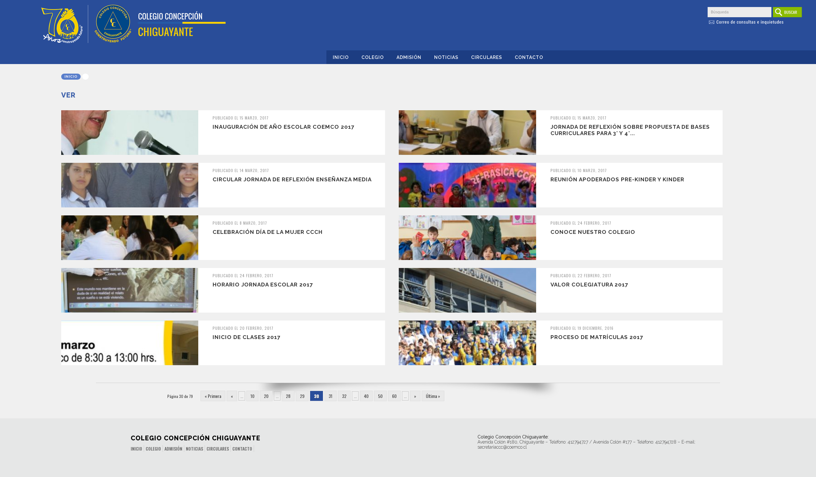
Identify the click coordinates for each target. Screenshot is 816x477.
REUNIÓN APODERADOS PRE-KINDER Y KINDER (617, 179)
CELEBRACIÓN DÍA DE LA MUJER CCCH (268, 232)
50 (380, 396)
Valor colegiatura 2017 (589, 284)
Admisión (409, 57)
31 (330, 396)
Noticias (446, 57)
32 (344, 396)
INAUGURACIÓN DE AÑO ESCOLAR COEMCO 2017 (284, 127)
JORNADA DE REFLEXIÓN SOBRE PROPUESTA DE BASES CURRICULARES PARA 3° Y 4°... (630, 130)
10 (252, 396)
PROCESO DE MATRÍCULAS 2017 (597, 337)
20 (266, 396)
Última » (433, 396)
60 (394, 396)
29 (302, 396)
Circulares (486, 57)
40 (366, 396)
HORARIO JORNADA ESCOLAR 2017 (263, 284)
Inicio (341, 57)
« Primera (213, 396)
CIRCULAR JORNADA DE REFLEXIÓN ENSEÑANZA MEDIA (292, 179)
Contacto (529, 57)
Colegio (372, 57)
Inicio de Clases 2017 (247, 337)
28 (288, 396)
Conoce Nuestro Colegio (592, 232)
